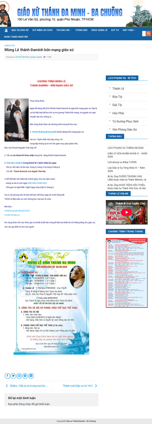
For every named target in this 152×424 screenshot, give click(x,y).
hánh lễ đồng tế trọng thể (44, 132)
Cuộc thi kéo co (13, 215)
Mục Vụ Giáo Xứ (20, 30)
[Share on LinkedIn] (31, 376)
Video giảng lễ (99, 30)
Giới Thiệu (128, 30)
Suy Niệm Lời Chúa (42, 30)
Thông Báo (81, 30)
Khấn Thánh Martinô (16, 37)
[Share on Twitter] (13, 376)
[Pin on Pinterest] (25, 376)
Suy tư (115, 30)
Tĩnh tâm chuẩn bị (14, 163)
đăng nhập (25, 404)
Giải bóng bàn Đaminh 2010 (18, 211)
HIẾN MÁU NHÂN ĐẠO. (37, 183)
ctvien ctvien (36, 57)
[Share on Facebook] (7, 376)
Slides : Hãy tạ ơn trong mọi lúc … (28, 385)
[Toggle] (109, 88)
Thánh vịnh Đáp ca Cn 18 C (78, 385)
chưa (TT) (9, 46)
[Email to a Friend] (19, 376)
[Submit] (148, 33)
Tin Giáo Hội (62, 30)
